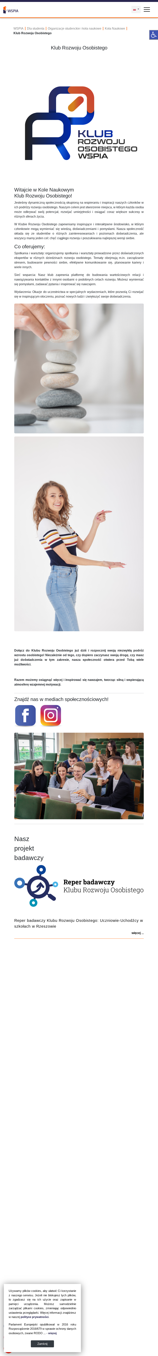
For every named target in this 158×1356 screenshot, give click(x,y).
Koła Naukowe (115, 28)
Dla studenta (35, 28)
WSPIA (18, 28)
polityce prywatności (35, 1317)
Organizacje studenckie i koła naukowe (74, 28)
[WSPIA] (10, 9)
